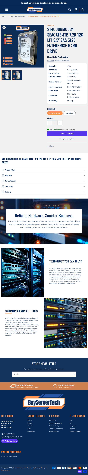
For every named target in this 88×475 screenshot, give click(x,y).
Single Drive (54, 113)
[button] (6, 9)
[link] (24, 386)
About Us (52, 420)
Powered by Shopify (33, 468)
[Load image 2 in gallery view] (17, 75)
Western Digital (75, 431)
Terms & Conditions (56, 428)
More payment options (67, 139)
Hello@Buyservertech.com (13, 437)
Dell (71, 420)
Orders (29, 426)
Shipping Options (55, 423)
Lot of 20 (69, 113)
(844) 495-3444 (9, 434)
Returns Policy (54, 426)
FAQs (29, 428)
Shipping (50, 60)
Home (3, 16)
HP (71, 423)
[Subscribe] (73, 374)
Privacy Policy (54, 431)
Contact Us (31, 431)
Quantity (50, 118)
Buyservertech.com (19, 468)
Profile (29, 423)
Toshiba (72, 428)
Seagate (72, 426)
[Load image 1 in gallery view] (6, 75)
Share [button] (51, 146)
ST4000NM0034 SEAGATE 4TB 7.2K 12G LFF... (44, 16)
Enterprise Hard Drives (17, 16)
